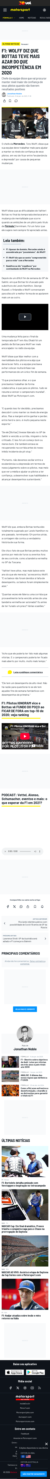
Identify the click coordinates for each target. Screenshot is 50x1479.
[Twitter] (14, 906)
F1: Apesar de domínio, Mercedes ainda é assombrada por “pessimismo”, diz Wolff (25, 250)
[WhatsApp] (21, 906)
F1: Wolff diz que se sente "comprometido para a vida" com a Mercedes (26, 259)
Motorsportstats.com (25, 1421)
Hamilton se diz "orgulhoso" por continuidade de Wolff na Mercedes (23, 267)
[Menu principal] (5, 10)
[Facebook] (8, 906)
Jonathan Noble (14, 94)
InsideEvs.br (25, 1403)
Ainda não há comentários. (25, 962)
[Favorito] (10, 101)
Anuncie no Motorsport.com (25, 1438)
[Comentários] (17, 101)
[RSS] (39, 1388)
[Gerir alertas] (42, 906)
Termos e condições (16, 1465)
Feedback (25, 1433)
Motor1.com (25, 1408)
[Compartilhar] (4, 101)
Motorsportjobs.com (25, 1412)
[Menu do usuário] (44, 10)
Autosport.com (25, 1417)
